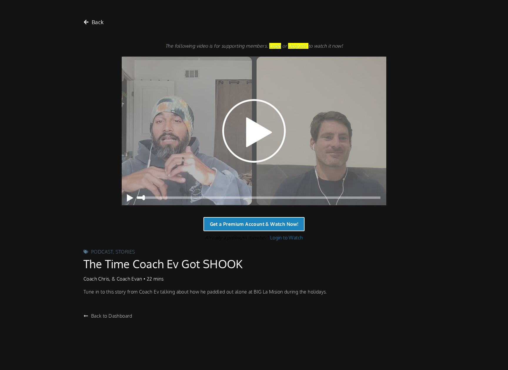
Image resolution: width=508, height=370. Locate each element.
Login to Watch (286, 238)
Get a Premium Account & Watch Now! (254, 224)
